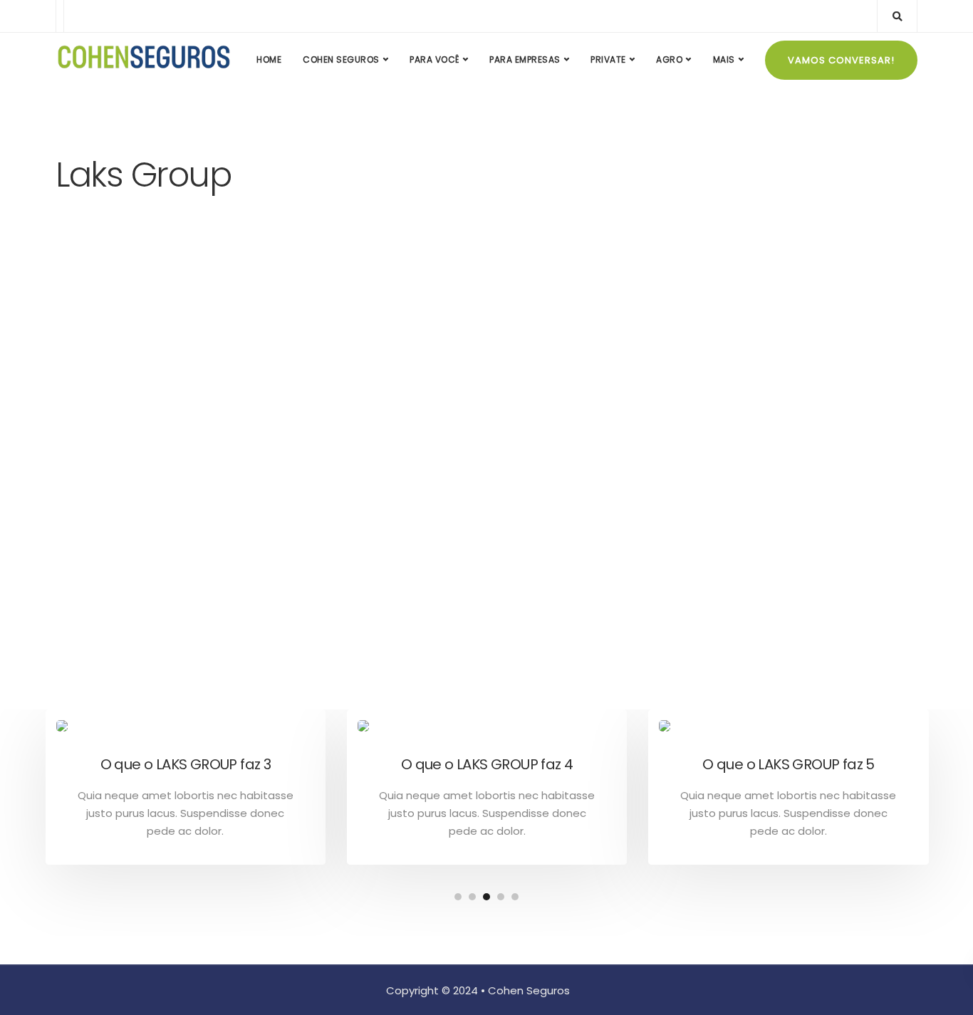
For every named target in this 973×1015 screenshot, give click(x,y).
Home (268, 59)
